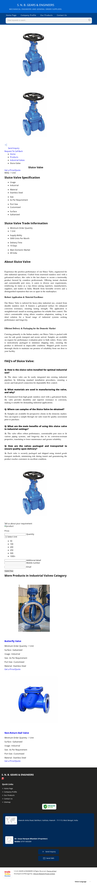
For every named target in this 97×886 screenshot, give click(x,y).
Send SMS (50, 858)
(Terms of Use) (51, 871)
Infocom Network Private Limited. (44, 874)
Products (14, 157)
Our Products (46, 15)
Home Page (11, 15)
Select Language (80, 882)
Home (12, 154)
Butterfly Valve (12, 641)
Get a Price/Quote (12, 170)
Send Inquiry (13, 148)
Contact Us (62, 15)
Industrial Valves (17, 160)
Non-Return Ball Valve (16, 732)
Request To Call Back (13, 151)
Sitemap (7, 802)
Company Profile (28, 15)
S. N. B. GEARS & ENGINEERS (35, 6)
